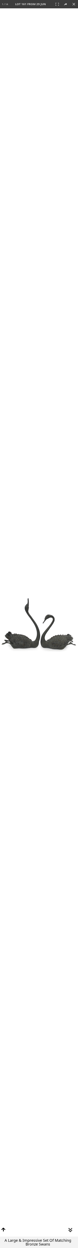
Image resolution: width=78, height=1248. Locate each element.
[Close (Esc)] (74, 4)
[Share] (65, 4)
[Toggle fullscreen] (57, 4)
